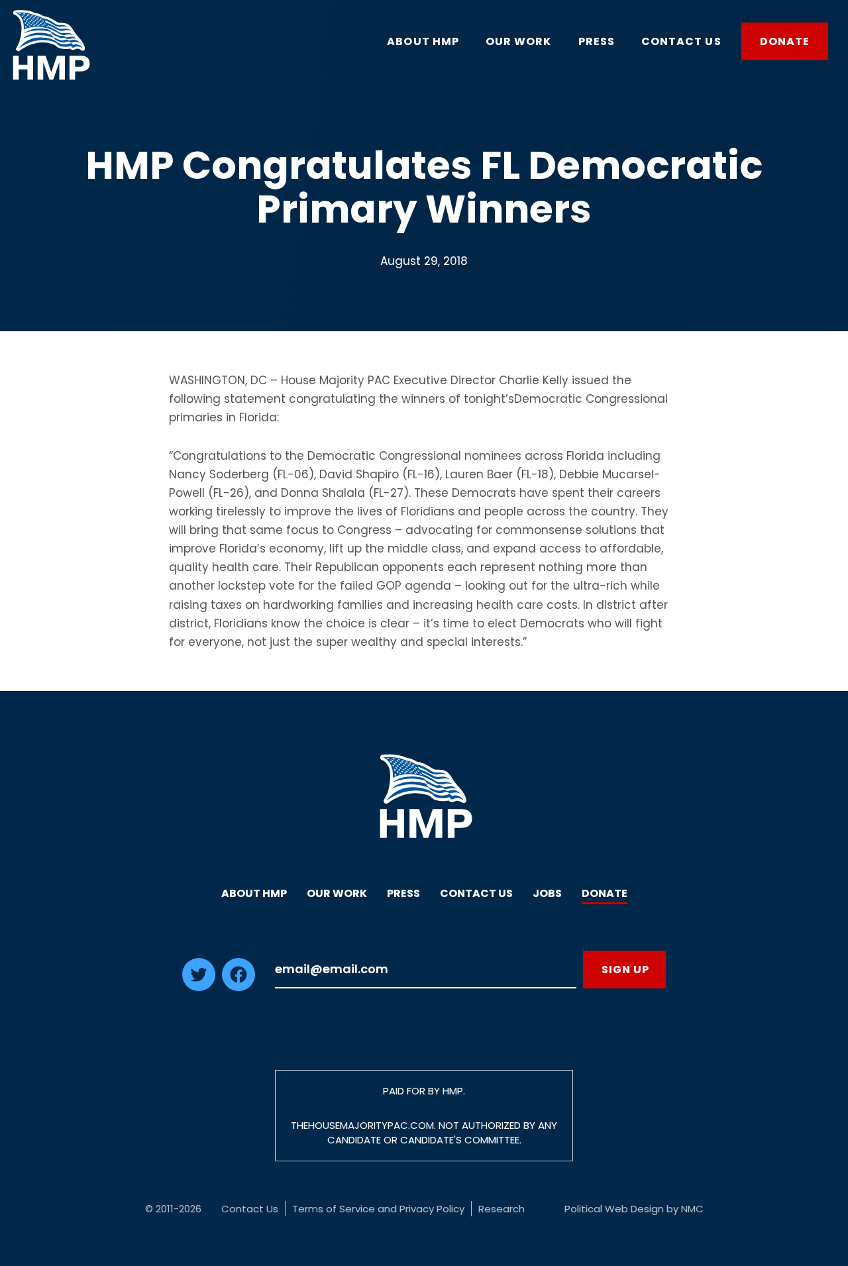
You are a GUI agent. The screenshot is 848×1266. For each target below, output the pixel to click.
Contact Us (476, 893)
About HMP (254, 893)
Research (501, 1209)
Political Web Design (614, 1209)
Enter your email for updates (425, 969)
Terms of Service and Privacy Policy (378, 1209)
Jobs (547, 893)
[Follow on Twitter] (198, 987)
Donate (604, 893)
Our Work (337, 893)
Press (403, 893)
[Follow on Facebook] (238, 987)
